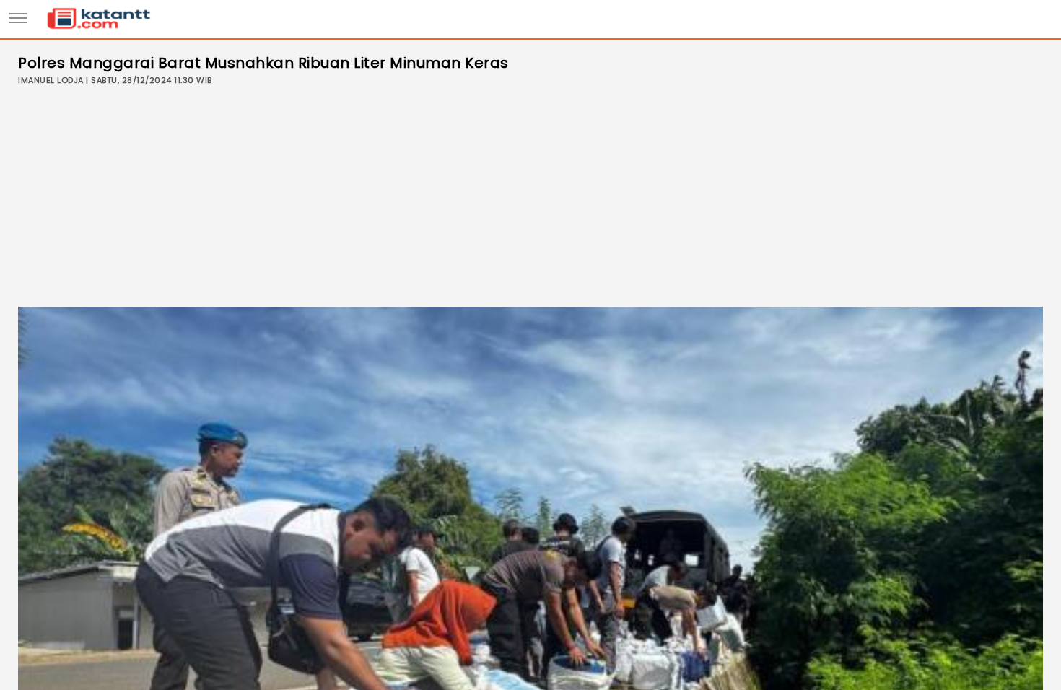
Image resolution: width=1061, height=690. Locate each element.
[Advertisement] (530, 198)
